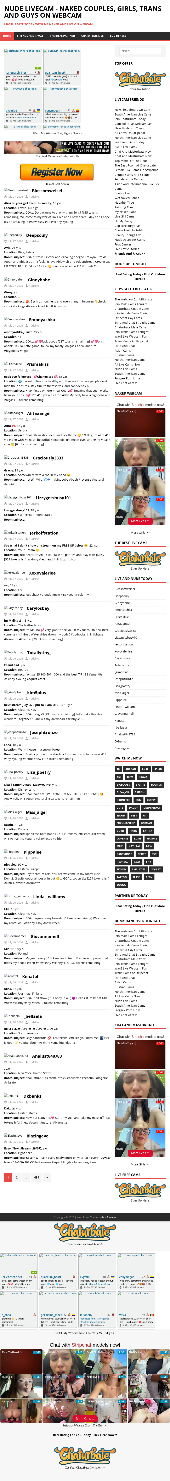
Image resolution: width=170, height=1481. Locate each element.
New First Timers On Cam (132, 110)
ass (119, 777)
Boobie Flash (123, 193)
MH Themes (109, 1217)
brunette (123, 800)
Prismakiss (37, 364)
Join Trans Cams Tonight (131, 332)
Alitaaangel (39, 413)
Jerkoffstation (44, 533)
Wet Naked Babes (127, 198)
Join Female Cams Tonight (133, 313)
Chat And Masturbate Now (133, 151)
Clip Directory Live (127, 226)
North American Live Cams (133, 138)
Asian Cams (123, 350)
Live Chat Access (126, 383)
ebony (121, 815)
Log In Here (118, 36)
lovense (122, 838)
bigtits (140, 784)
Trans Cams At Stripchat (131, 341)
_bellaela (33, 1016)
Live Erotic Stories (127, 249)
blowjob (123, 792)
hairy (133, 831)
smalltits (139, 869)
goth (120, 831)
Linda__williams (49, 896)
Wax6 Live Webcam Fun (131, 336)
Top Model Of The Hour (131, 161)
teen (149, 877)
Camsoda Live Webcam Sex (133, 124)
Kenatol (30, 976)
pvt (154, 854)
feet (134, 815)
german (146, 823)
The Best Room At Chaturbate (135, 165)
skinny (121, 869)
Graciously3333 (48, 458)
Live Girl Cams (124, 216)
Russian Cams (124, 355)
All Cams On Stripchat (130, 133)
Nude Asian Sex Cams (130, 240)
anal (145, 769)
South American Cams (130, 373)
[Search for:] (140, 51)
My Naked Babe (125, 212)
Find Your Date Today (129, 142)
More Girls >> (140, 533)
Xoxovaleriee (42, 573)
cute (120, 807)
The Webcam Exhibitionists (133, 299)
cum (138, 800)
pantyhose (124, 854)
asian (158, 769)
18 (118, 769)
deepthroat (151, 807)
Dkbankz (32, 1096)
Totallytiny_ (39, 652)
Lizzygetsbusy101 (53, 498)
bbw (130, 777)
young (121, 885)
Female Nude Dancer (129, 179)
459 (36, 1177)
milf (120, 846)
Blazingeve (38, 1136)
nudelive (34, 196)
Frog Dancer (123, 244)
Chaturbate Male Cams (131, 327)
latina (147, 831)
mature (152, 838)
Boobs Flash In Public (129, 230)
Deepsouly (37, 235)
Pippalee (33, 852)
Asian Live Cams (126, 147)
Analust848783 (47, 1056)
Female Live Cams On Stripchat (136, 170)
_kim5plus (36, 692)
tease (136, 877)
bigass (143, 777)
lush (137, 838)
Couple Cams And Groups (132, 175)
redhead (123, 862)
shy (148, 862)
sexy (137, 862)
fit (145, 815)
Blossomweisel (47, 190)
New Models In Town (129, 128)
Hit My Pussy (123, 221)
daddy (133, 807)
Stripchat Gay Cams (128, 318)
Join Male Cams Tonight (131, 304)
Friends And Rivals (30, 36)
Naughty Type (124, 202)
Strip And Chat (125, 346)
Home (7, 36)
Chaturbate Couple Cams (132, 309)
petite (142, 854)
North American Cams (130, 360)
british (139, 792)
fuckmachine (126, 823)
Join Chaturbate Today (130, 119)
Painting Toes (124, 207)
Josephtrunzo (44, 732)
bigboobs (123, 784)
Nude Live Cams (126, 369)
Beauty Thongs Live (128, 235)
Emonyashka (42, 319)
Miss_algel (36, 812)
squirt (156, 869)
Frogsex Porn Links (127, 378)
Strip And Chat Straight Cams (135, 322)
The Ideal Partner (62, 36)
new (149, 846)
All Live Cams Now (127, 364)
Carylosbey (38, 608)
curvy (151, 800)
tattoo (122, 877)
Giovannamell (45, 936)
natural (134, 846)
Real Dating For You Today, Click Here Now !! (85, 1435)
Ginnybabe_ (40, 280)
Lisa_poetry (39, 772)
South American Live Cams (133, 114)
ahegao (130, 769)
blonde (156, 784)
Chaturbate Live (92, 36)
